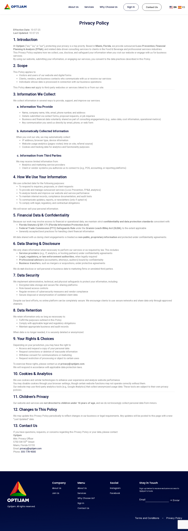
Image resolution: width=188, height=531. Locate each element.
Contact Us (83, 508)
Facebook (115, 493)
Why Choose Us (109, 7)
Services (89, 7)
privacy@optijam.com (31, 448)
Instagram (115, 488)
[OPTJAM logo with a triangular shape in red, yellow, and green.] (15, 6)
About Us (73, 7)
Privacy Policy (174, 518)
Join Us (55, 493)
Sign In (131, 7)
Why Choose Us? (86, 498)
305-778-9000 (28, 451)
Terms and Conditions (147, 518)
